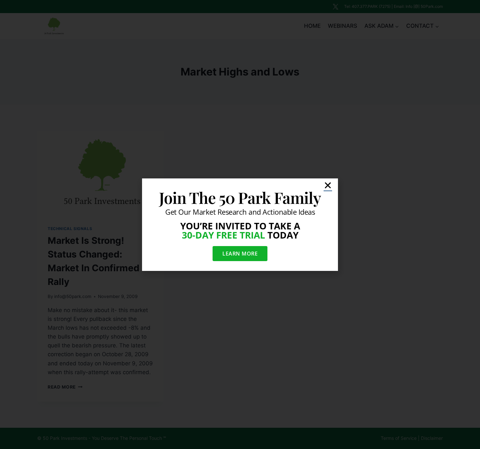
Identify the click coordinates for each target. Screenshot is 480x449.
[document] (240, 224)
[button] (328, 185)
